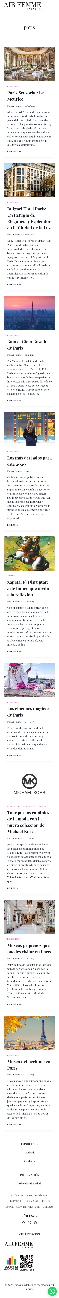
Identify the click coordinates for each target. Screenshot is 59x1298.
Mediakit (30, 1152)
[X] (29, 1222)
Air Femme (16, 105)
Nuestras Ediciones (37, 1195)
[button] (52, 1291)
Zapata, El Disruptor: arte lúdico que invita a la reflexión (28, 588)
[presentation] (29, 64)
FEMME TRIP (16, 1200)
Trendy (11, 575)
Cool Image (13, 806)
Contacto (29, 1161)
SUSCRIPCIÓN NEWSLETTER (23, 1206)
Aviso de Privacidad (29, 1183)
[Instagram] (35, 1222)
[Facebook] (23, 1222)
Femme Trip (13, 86)
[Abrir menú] (52, 6)
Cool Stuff (28, 806)
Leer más (14, 151)
